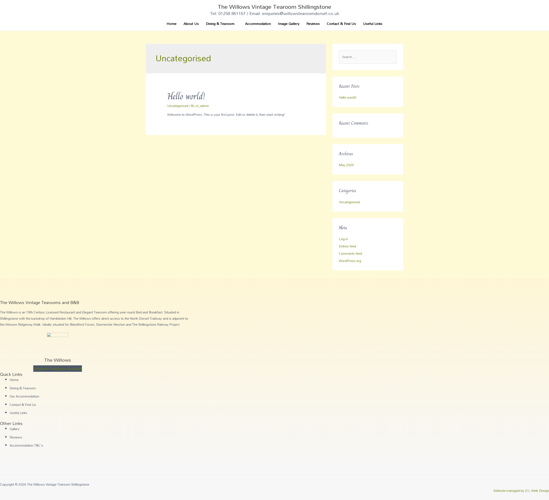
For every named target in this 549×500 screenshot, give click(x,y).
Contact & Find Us (341, 23)
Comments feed (350, 253)
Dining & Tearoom (220, 23)
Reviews (313, 23)
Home (171, 23)
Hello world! (186, 96)
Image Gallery (288, 23)
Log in (343, 239)
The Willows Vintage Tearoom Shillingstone (274, 6)
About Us (191, 23)
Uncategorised (177, 105)
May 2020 (346, 165)
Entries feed (347, 246)
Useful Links (372, 23)
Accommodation (258, 23)
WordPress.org (350, 261)
